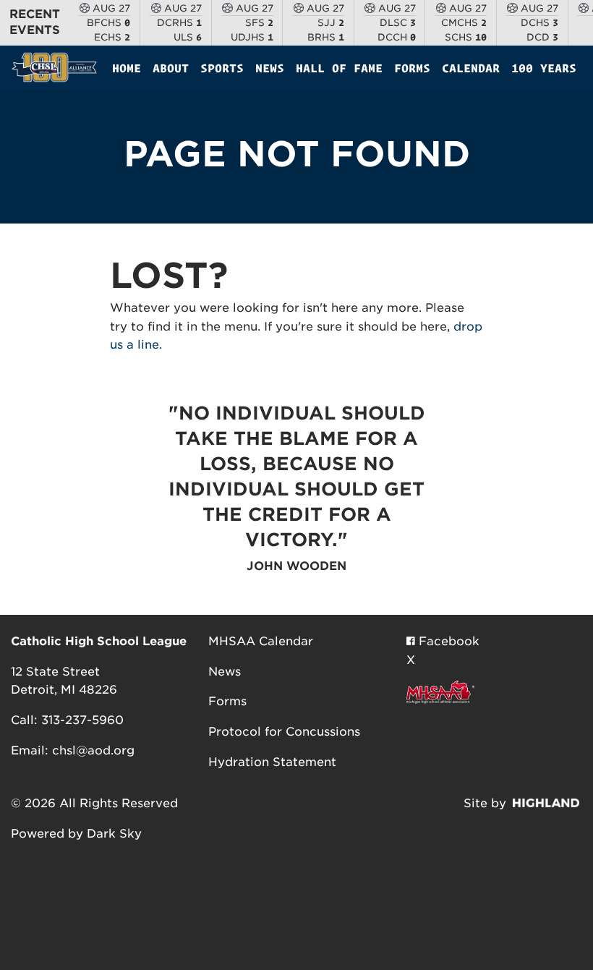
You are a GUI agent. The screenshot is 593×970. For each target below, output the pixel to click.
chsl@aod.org (93, 750)
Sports (222, 68)
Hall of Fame (339, 68)
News (269, 68)
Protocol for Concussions (284, 732)
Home (126, 68)
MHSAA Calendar (260, 641)
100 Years (543, 68)
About (171, 68)
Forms (412, 68)
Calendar (471, 68)
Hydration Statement (272, 762)
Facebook (447, 641)
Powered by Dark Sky (76, 834)
